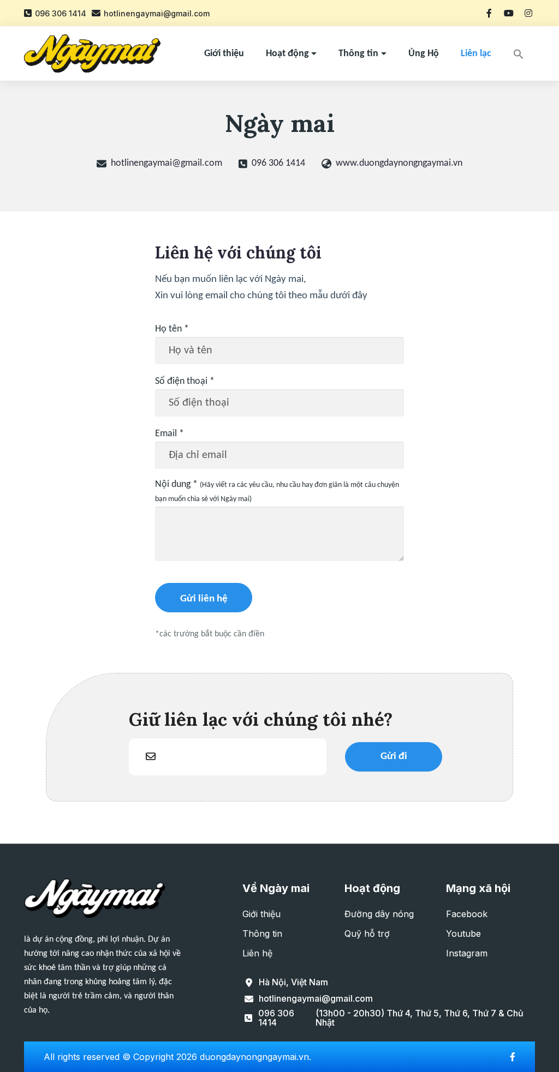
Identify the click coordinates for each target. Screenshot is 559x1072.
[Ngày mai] (92, 53)
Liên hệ (257, 953)
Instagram (466, 953)
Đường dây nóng (379, 913)
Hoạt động (287, 54)
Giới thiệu (224, 54)
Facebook (466, 913)
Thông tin (358, 54)
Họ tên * (172, 329)
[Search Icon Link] (518, 53)
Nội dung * (277, 491)
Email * (169, 434)
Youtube (463, 933)
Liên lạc (476, 54)
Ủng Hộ (423, 54)
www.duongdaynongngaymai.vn (399, 163)
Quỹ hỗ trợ (367, 933)
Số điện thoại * (185, 381)
